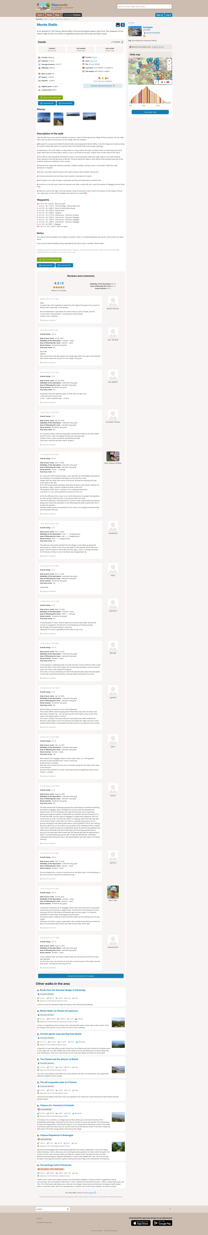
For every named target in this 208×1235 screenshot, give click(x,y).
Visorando (39, 19)
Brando (91, 64)
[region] (150, 71)
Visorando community (44, 1222)
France (94, 57)
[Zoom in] (169, 61)
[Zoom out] (169, 65)
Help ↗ (58, 15)
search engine (88, 1193)
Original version (158, 47)
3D (166, 82)
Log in (168, 15)
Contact (39, 1218)
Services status (96, 1231)
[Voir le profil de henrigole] (135, 31)
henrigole (148, 27)
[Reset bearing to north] (169, 68)
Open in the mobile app (51, 97)
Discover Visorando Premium (101, 86)
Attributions (132, 84)
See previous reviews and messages (81, 976)
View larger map (150, 112)
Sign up (160, 15)
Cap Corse (93, 61)
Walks (49, 15)
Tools (39, 15)
